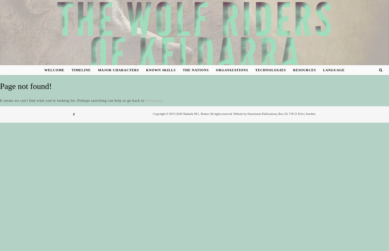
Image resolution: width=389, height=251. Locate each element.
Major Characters (118, 70)
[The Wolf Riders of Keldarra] (194, 36)
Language (334, 70)
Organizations (232, 70)
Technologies (270, 70)
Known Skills (161, 70)
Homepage (154, 100)
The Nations (196, 70)
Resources (304, 70)
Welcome (54, 70)
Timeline (81, 70)
